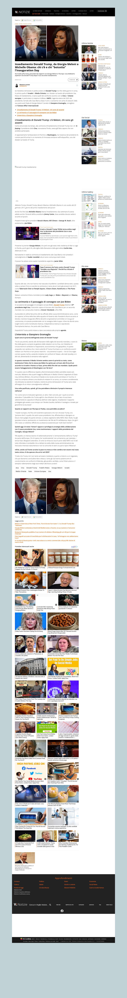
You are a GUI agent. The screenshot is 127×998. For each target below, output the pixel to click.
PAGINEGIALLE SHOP (53, 939)
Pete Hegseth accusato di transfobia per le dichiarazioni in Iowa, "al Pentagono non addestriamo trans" (46, 537)
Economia (92, 881)
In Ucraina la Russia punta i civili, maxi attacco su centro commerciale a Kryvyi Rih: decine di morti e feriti (45, 541)
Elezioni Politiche (69, 888)
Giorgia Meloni (57, 468)
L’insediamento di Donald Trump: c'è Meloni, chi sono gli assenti (40, 110)
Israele (67, 468)
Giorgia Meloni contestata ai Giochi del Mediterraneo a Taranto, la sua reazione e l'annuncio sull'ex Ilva (45, 529)
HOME (16, 24)
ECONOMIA (65, 11)
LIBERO (33, 939)
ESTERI (74, 11)
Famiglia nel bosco (60, 14)
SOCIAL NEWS (101, 45)
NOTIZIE (24, 12)
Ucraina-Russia (44, 888)
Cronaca (17, 881)
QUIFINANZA (91, 939)
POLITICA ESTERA (27, 24)
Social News (93, 884)
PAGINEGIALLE (44, 939)
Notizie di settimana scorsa (22, 894)
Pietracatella (45, 14)
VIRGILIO (38, 939)
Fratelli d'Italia (44, 468)
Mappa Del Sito (70, 904)
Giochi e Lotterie (69, 884)
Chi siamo (25, 941)
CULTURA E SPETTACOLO (104, 64)
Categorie (81, 904)
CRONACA (48, 11)
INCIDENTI (100, 156)
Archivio (91, 904)
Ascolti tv (69, 14)
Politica (41, 881)
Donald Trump (59, 305)
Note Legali (31, 941)
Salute (41, 884)
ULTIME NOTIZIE (37, 11)
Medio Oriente (21, 471)
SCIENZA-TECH (82, 11)
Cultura (16, 884)
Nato (30, 471)
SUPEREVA (103, 939)
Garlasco (52, 14)
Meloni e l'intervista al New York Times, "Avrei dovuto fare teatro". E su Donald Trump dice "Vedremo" (44, 524)
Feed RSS (58, 904)
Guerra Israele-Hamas (96, 888)
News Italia (109, 904)
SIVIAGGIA (84, 939)
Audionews (101, 11)
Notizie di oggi (18, 888)
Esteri (66, 881)
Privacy (36, 941)
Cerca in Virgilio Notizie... (38, 905)
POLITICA (56, 11)
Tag (100, 904)
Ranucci (85, 14)
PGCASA (61, 939)
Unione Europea (40, 471)
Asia (17, 468)
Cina (22, 468)
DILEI (80, 939)
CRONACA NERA (102, 278)
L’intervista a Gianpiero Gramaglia (29, 115)
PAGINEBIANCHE (68, 939)
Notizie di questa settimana (22, 892)
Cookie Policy (42, 941)
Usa (49, 471)
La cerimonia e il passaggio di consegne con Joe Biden (37, 113)
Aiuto (57, 941)
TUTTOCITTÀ (75, 939)
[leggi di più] (77, 85)
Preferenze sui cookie (50, 941)
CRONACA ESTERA (102, 82)
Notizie (22, 904)
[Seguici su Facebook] (62, 911)
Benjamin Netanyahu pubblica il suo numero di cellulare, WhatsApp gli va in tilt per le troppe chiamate (45, 533)
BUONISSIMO (97, 939)
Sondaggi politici (77, 14)
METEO (100, 343)
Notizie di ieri (18, 890)
